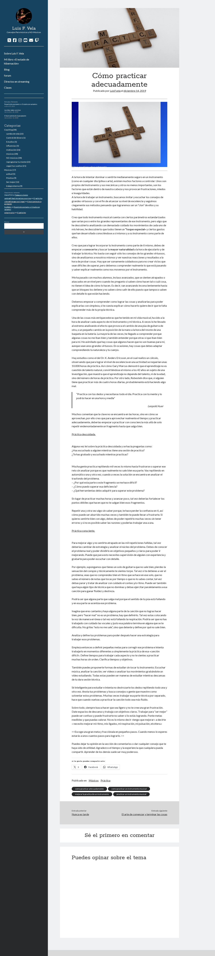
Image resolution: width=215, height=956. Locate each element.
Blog (7, 69)
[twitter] (9, 40)
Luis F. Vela (24, 28)
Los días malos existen (12, 110)
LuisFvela (115, 90)
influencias (11, 146)
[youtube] (25, 40)
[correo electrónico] (31, 40)
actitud (9, 174)
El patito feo (38, 198)
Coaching (8, 129)
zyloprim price (9, 213)
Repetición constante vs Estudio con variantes (20, 104)
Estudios (10, 142)
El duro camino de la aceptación (15, 116)
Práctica (9, 178)
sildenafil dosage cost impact (14, 201)
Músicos (8, 170)
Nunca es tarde (80, 814)
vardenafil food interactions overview (17, 198)
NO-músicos (12, 158)
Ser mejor (10, 182)
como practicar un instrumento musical (129, 789)
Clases (8, 87)
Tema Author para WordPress (121, 953)
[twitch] (37, 40)
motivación (11, 150)
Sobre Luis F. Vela (14, 53)
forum (7, 75)
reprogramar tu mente (16, 162)
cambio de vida (12, 133)
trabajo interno (12, 186)
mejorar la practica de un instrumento (92, 794)
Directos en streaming (16, 81)
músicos (10, 154)
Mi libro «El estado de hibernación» (16, 61)
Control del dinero (14, 137)
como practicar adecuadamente (89, 789)
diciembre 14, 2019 (135, 90)
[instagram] (20, 40)
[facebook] (14, 40)
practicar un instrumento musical (131, 794)
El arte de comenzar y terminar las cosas (144, 814)
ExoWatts (7, 207)
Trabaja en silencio (21, 195)
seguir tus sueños (14, 166)
